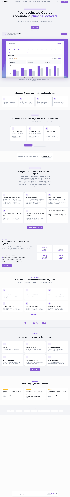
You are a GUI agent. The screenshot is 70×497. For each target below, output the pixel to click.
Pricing (30, 1)
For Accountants (24, 1)
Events (38, 1)
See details (63, 34)
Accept (53, 493)
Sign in (58, 1)
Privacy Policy (23, 494)
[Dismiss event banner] (3, 34)
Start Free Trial (34, 369)
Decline (49, 493)
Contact (48, 1)
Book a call (34, 27)
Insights (45, 1)
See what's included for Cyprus (34, 227)
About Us (34, 1)
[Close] (56, 493)
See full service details (39, 145)
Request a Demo (64, 1)
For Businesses (17, 1)
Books (42, 1)
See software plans (46, 156)
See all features (34, 314)
